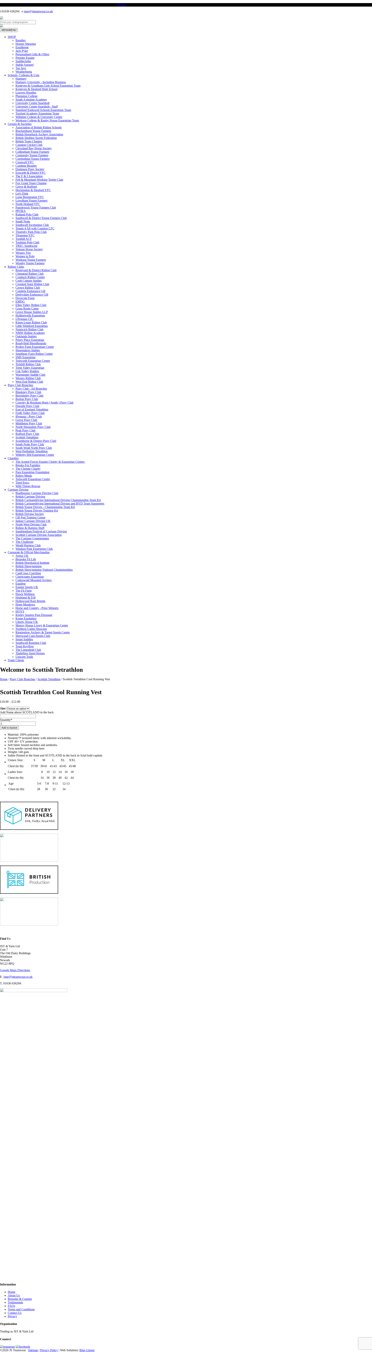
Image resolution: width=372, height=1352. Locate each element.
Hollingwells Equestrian (30, 315)
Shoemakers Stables (28, 350)
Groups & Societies (20, 124)
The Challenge (25, 541)
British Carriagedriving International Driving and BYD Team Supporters (60, 503)
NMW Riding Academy (30, 333)
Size (2, 708)
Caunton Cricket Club (29, 144)
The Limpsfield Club (28, 649)
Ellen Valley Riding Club (31, 305)
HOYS (20, 611)
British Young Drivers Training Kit (37, 510)
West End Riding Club (29, 381)
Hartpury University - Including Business (41, 82)
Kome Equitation (26, 618)
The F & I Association (29, 176)
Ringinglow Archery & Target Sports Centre (43, 632)
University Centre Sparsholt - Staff (37, 106)
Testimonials (15, 1302)
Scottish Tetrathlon (27, 437)
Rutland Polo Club (27, 214)
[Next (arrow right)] (365, 676)
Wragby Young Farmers (30, 263)
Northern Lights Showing (31, 629)
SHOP (12, 37)
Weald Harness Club (28, 545)
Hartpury (21, 78)
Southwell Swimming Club (32, 225)
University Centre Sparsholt (32, 103)
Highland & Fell (25, 597)
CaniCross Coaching (28, 573)
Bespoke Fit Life (26, 559)
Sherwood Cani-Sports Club (33, 635)
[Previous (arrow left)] (7, 676)
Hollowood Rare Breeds (30, 601)
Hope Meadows (25, 604)
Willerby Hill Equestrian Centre (35, 454)
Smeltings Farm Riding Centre (34, 353)
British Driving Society (30, 514)
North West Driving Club (31, 524)
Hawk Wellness (25, 594)
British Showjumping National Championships (44, 569)
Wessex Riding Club (28, 378)
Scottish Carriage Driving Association (39, 535)
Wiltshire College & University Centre (39, 117)
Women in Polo (25, 256)
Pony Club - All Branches (31, 388)
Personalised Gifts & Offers (32, 54)
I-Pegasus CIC (24, 319)
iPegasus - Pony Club (29, 416)
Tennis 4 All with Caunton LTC (35, 228)
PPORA (21, 211)
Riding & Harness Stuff (30, 528)
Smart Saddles (24, 639)
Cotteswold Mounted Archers (34, 580)
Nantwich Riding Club (29, 329)
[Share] (359, 4)
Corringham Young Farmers (33, 158)
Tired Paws (22, 482)
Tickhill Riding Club (28, 364)
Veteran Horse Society (29, 249)
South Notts (23, 221)
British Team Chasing (29, 141)
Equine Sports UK (27, 587)
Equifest (21, 583)
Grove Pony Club (26, 420)
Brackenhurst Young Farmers (33, 131)
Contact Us (15, 1312)
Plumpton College (27, 96)
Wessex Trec (23, 252)
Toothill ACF (24, 238)
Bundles (21, 40)
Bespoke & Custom (20, 1299)
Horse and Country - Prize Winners (37, 608)
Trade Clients (16, 660)
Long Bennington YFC (30, 197)
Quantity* (6, 719)
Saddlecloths (23, 61)
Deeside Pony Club (27, 406)
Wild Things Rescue (28, 486)
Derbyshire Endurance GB (32, 294)
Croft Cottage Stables (29, 280)
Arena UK (22, 555)
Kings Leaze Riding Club (31, 322)
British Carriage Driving (30, 496)
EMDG (20, 301)
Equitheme (22, 47)
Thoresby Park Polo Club (31, 232)
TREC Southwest (26, 245)
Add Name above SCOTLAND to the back (27, 712)
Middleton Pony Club (29, 423)
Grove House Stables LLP (32, 312)
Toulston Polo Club (27, 242)
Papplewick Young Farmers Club (36, 207)
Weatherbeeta (24, 71)
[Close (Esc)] (367, 4)
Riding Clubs (16, 266)
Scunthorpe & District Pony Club (36, 440)
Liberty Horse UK (27, 622)
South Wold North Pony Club (34, 447)
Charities (13, 458)
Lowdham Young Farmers (31, 200)
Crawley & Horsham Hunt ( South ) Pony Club (44, 402)
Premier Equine (25, 57)
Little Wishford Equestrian (32, 326)
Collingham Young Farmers (32, 151)
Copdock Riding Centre (30, 277)
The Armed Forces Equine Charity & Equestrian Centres (50, 461)
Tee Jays (21, 68)
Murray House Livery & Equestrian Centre (42, 625)
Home (11, 1292)
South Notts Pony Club (30, 444)
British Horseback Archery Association (39, 134)
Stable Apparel (25, 64)
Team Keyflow (25, 646)
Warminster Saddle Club (30, 374)
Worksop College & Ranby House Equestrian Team (47, 120)
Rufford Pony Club (27, 434)
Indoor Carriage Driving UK (33, 521)
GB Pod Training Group (30, 517)
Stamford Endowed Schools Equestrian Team (43, 110)
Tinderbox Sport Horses (30, 653)
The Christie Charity (28, 468)
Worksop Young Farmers (31, 259)
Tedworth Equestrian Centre (33, 360)
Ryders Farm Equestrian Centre (35, 346)
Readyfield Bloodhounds (31, 343)
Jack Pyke (22, 50)
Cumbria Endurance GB (30, 291)
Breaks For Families (28, 465)
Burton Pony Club (27, 399)
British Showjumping (29, 566)
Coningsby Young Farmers (32, 155)
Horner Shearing (26, 43)
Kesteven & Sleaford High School (36, 89)
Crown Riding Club (28, 287)
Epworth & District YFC (31, 172)
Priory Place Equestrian (30, 339)
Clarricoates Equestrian (30, 576)
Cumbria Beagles (26, 165)
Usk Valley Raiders (27, 371)
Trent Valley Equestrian (30, 367)
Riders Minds (24, 475)
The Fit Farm (24, 590)
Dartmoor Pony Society (30, 169)
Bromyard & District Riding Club (36, 270)
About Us (14, 1295)
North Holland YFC (28, 204)
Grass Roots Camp (27, 308)
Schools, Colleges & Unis (23, 75)
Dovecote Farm (25, 298)
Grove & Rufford (26, 186)
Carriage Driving (18, 489)
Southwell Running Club (31, 642)
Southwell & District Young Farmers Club (41, 218)
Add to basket (9, 727)
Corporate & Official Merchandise (29, 552)
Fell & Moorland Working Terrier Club (39, 179)
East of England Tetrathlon (32, 409)
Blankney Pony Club (28, 392)
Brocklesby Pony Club (29, 395)
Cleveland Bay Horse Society (34, 148)
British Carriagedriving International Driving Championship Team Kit (58, 500)
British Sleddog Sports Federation (36, 137)
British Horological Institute (32, 562)
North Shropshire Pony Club (33, 427)
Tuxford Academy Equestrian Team (37, 113)
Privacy (12, 1316)
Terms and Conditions (21, 1309)
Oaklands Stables (26, 336)
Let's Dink (22, 193)
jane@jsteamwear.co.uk (38, 11)
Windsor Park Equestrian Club (34, 548)
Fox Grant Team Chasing (31, 183)
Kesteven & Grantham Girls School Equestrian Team (48, 85)
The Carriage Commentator (32, 538)
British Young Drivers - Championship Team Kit (45, 507)
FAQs (11, 1306)
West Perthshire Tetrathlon (32, 451)
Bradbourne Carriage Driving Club (37, 493)
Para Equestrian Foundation (32, 472)
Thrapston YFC (25, 235)
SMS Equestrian (25, 357)
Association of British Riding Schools (39, 127)
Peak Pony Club (25, 430)
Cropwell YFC (25, 162)
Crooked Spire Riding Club (32, 284)
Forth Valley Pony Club (30, 413)
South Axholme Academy (31, 99)
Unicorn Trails (24, 656)
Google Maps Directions (15, 970)
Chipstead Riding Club (30, 273)
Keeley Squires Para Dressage (34, 615)
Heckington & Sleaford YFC (33, 190)
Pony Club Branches (20, 385)
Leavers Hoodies (26, 92)
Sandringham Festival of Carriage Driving (41, 531)
